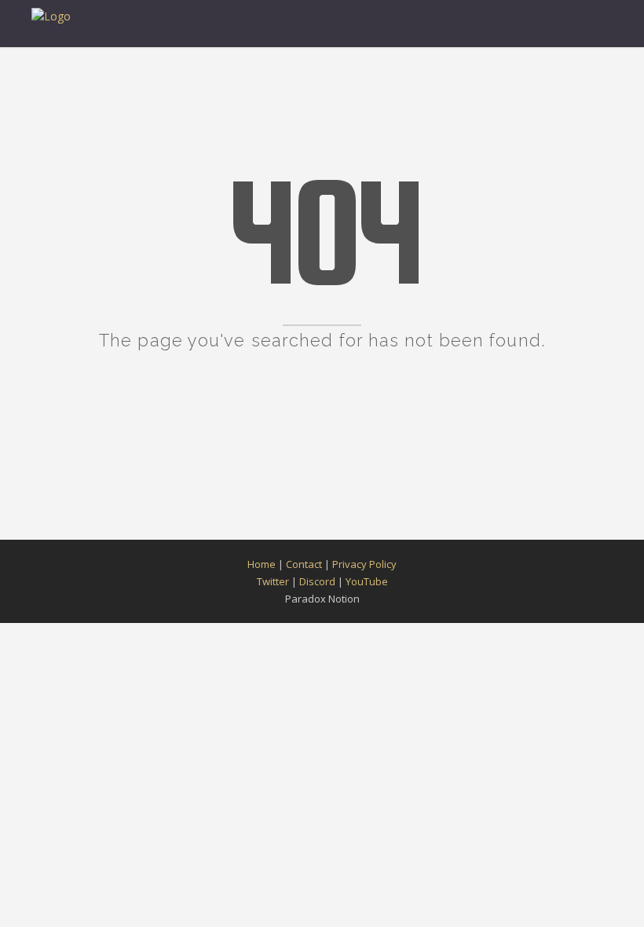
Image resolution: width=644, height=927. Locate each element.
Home (261, 564)
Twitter (273, 581)
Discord (317, 581)
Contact (304, 564)
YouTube (367, 581)
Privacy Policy (364, 564)
